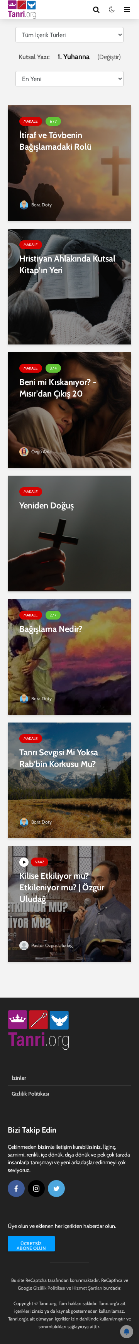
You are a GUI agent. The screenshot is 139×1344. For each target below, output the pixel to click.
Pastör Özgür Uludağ (51, 945)
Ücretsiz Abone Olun (31, 1246)
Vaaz (39, 861)
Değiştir (109, 57)
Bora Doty (41, 205)
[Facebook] (16, 1188)
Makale (31, 121)
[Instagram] (36, 1188)
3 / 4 (53, 368)
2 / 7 (53, 615)
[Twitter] (56, 1188)
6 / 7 (53, 121)
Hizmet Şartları (87, 1288)
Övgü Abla (41, 451)
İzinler (19, 1077)
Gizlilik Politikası (30, 1093)
